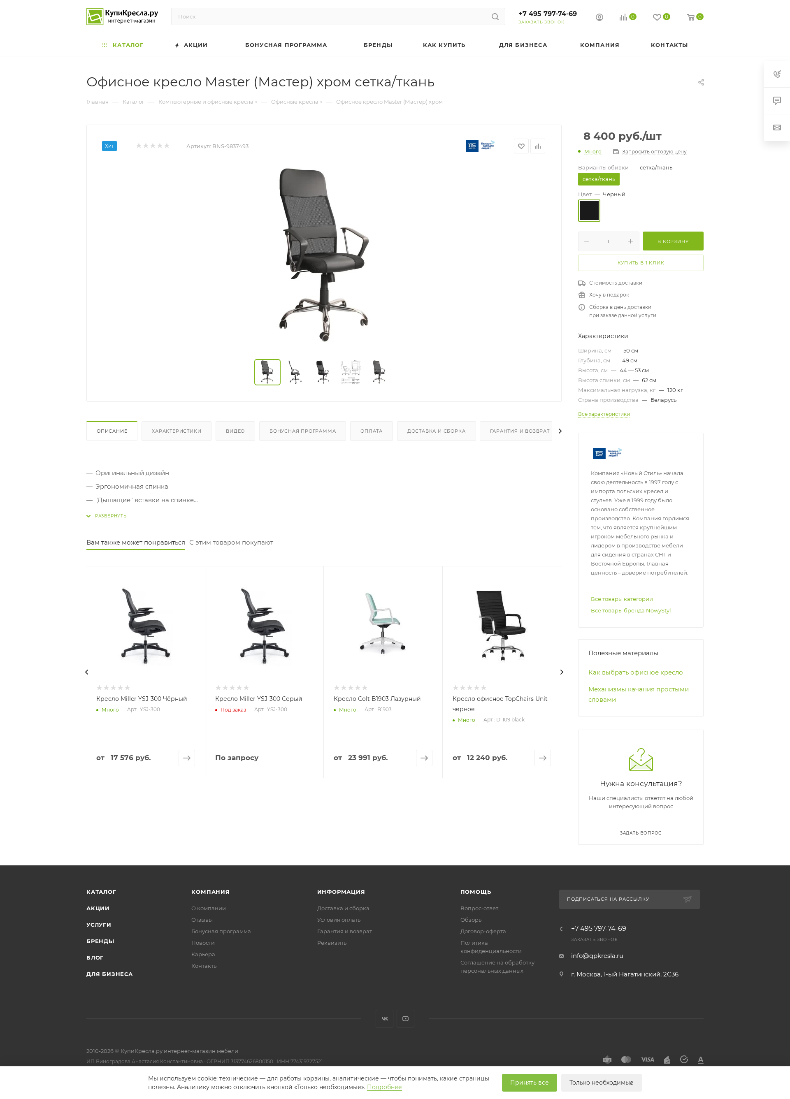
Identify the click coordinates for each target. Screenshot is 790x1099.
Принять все (529, 1082)
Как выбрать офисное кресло (635, 672)
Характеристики (176, 431)
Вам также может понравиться (135, 542)
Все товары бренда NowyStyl (631, 610)
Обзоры (471, 919)
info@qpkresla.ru (597, 956)
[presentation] (86, 672)
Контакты (204, 965)
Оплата (371, 431)
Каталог (101, 891)
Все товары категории (622, 599)
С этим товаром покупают (231, 542)
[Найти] (495, 16)
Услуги (99, 924)
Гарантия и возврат (519, 431)
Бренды (100, 941)
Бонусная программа (303, 431)
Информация (341, 891)
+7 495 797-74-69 (547, 14)
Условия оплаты (339, 919)
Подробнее (384, 1087)
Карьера (203, 954)
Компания (210, 891)
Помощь (475, 891)
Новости (203, 942)
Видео (235, 431)
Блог (95, 957)
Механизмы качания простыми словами (638, 694)
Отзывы (202, 919)
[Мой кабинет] (599, 18)
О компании (208, 908)
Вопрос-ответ (479, 908)
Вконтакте (384, 1018)
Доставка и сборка (436, 431)
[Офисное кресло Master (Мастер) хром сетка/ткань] (324, 256)
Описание (112, 431)
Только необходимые (601, 1082)
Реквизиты (332, 942)
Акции (98, 908)
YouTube (405, 1018)
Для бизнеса (109, 974)
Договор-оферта (483, 931)
